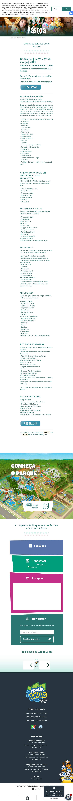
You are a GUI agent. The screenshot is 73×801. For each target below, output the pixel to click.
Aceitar (66, 9)
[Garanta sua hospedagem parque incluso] (27, 799)
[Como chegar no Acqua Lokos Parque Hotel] (33, 729)
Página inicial (13, 37)
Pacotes (19, 37)
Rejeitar (56, 9)
